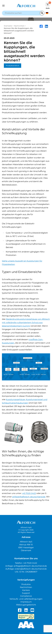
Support (26, 593)
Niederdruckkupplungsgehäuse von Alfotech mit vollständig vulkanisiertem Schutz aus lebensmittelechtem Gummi (26, 322)
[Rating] (26, 624)
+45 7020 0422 (29, 493)
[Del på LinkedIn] (46, 29)
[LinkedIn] (26, 610)
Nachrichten (19, 26)
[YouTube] (32, 610)
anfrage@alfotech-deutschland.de (28, 497)
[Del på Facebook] (41, 29)
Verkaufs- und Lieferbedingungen (26, 599)
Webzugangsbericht (26, 605)
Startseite (8, 26)
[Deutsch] (48, 13)
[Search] (42, 13)
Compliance (26, 596)
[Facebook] (20, 610)
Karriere (26, 590)
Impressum (26, 602)
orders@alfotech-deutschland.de (31, 569)
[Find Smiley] (26, 616)
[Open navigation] (8, 5)
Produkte (26, 584)
